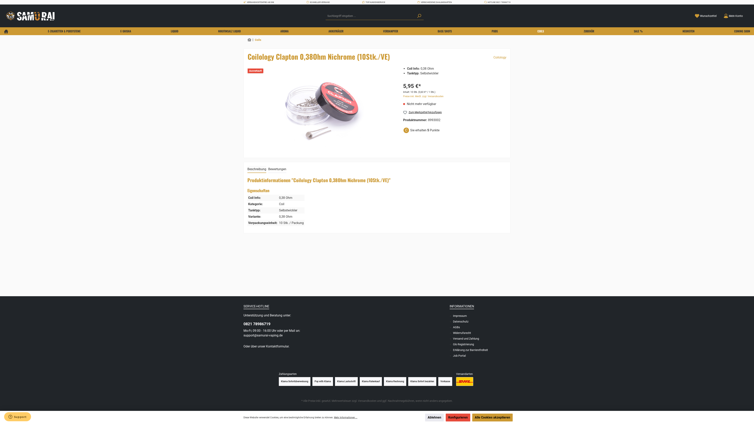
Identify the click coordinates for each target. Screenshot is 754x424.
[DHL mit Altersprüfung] (464, 381)
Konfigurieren (458, 417)
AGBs (456, 327)
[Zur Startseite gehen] (31, 16)
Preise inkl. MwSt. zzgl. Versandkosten (423, 96)
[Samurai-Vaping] (249, 39)
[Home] (6, 31)
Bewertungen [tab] (277, 169)
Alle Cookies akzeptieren (492, 417)
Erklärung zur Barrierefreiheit (470, 350)
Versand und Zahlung (466, 338)
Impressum (460, 315)
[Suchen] (419, 16)
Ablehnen (434, 417)
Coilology (499, 57)
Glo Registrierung (463, 344)
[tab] (256, 169)
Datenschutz (461, 321)
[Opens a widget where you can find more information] (17, 417)
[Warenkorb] (748, 14)
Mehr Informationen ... (345, 417)
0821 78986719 (256, 324)
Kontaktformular (277, 346)
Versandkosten (367, 400)
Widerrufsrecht (462, 332)
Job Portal (459, 355)
